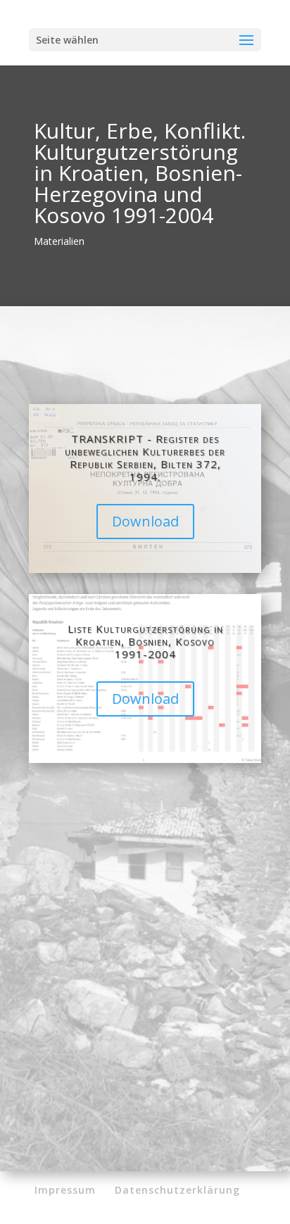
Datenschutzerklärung (177, 1190)
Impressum (65, 1190)
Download (145, 521)
